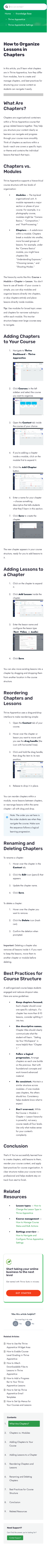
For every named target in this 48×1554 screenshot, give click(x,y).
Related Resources (18, 1511)
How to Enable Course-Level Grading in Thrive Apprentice (18, 1355)
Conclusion (14, 1502)
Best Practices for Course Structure (21, 1491)
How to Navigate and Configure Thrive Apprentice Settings (29, 1239)
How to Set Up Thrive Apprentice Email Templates (17, 1393)
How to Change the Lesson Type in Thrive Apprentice (28, 1209)
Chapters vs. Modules (19, 1432)
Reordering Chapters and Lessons (21, 1465)
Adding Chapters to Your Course (21, 1443)
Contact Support (15, 1538)
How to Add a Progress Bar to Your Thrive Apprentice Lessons (18, 1382)
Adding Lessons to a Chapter (23, 1454)
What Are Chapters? (19, 1423)
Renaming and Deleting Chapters (20, 1478)
